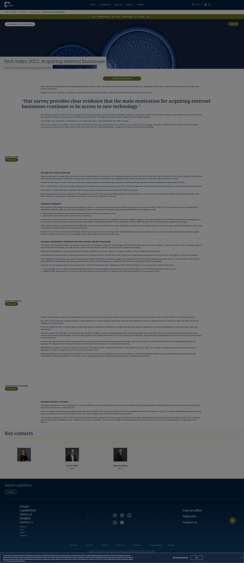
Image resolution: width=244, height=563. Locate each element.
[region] (122, 558)
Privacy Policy (9, 561)
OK (196, 558)
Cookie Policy (21, 561)
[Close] (241, 557)
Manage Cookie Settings (180, 558)
